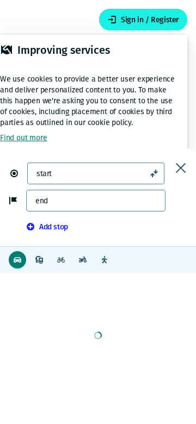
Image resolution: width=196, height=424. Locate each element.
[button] (18, 173)
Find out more (23, 137)
